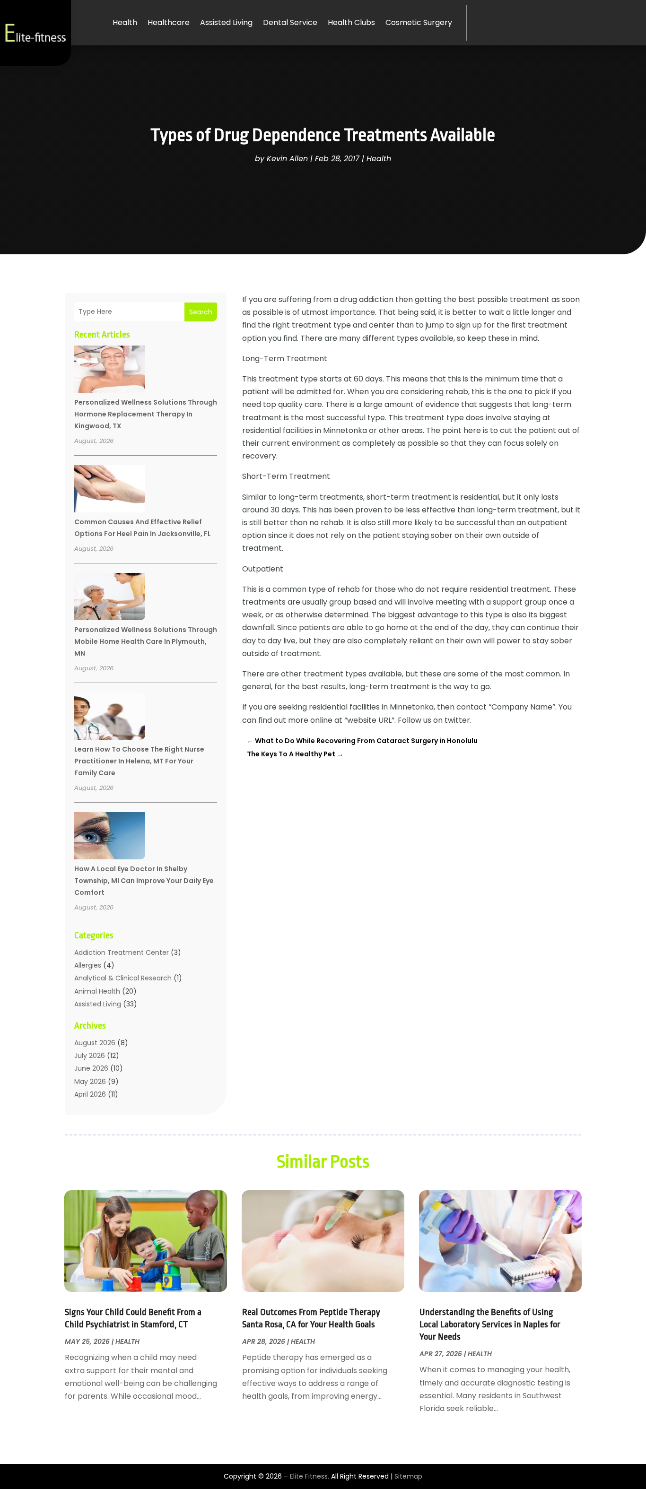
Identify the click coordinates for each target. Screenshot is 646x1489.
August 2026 (94, 1042)
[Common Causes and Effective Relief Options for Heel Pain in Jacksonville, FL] (109, 490)
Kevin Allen (287, 158)
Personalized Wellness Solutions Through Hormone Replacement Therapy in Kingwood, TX (145, 414)
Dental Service (290, 22)
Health (125, 22)
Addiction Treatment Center (121, 952)
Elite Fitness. (309, 1476)
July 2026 (89, 1055)
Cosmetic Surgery (418, 22)
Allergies (87, 965)
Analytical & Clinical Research (123, 978)
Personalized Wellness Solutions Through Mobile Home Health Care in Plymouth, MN (145, 641)
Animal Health (97, 991)
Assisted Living (226, 22)
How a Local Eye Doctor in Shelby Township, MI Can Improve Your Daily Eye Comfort (144, 880)
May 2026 (90, 1081)
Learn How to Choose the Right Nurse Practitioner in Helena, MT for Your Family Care (139, 761)
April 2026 (90, 1094)
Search (200, 312)
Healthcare (169, 22)
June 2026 (91, 1068)
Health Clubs (351, 22)
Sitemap (408, 1476)
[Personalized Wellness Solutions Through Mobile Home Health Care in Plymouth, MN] (109, 598)
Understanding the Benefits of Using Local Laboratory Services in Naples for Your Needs (489, 1324)
